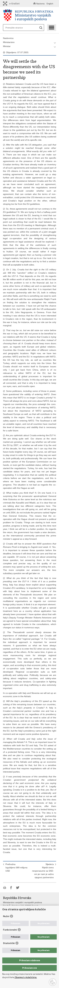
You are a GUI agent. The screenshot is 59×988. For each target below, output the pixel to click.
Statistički (9, 943)
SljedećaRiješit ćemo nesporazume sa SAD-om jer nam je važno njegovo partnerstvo (43, 871)
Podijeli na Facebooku (11, 887)
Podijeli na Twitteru (17, 887)
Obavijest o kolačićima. (25, 977)
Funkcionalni (10, 929)
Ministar (7, 46)
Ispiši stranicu (4, 887)
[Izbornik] (51, 27)
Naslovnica (8, 38)
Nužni (6, 916)
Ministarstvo (9, 42)
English (50, 4)
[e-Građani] (12, 3)
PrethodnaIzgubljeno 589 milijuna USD (16, 867)
